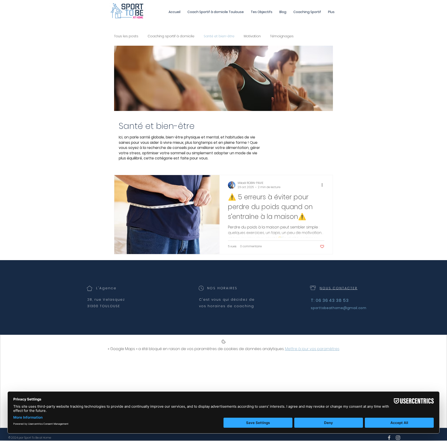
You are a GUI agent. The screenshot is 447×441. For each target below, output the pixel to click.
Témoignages (282, 36)
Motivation (252, 36)
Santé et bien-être (219, 36)
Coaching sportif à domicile (171, 36)
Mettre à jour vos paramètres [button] (312, 348)
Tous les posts (126, 36)
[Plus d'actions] (323, 185)
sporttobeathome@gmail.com (338, 308)
